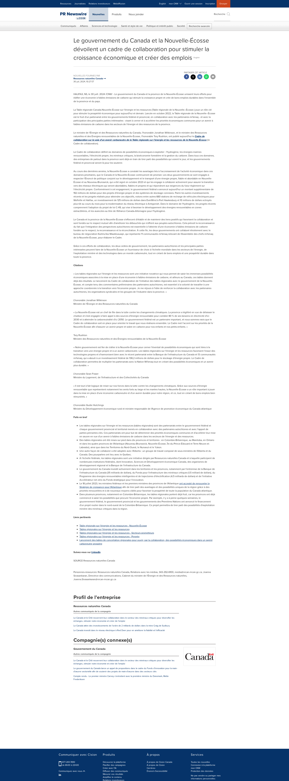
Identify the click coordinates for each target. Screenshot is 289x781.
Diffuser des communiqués (115, 771)
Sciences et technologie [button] (104, 26)
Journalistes (80, 3)
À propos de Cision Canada (159, 762)
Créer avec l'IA (109, 768)
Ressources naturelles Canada (92, 606)
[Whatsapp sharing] (206, 77)
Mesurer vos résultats (113, 774)
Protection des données (202, 771)
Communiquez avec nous (71, 771)
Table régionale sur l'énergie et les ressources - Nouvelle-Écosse (113, 525)
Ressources (65, 3)
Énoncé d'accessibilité (157, 771)
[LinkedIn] (60, 774)
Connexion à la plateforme (203, 765)
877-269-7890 (68, 762)
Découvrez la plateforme (114, 762)
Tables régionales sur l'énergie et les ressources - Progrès (109, 536)
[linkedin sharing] (199, 77)
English (162, 3)
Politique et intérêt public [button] (159, 26)
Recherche (219, 14)
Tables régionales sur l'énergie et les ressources (104, 529)
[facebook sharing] (186, 77)
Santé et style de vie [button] (132, 26)
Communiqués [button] (68, 26)
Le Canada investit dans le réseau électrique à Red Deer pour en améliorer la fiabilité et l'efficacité (119, 630)
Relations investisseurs (99, 3)
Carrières (151, 768)
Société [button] (181, 26)
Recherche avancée (199, 26)
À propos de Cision (156, 765)
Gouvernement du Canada (89, 649)
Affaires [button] (84, 26)
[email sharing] (213, 77)
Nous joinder (136, 14)
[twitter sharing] (193, 77)
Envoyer (223, 3)
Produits (116, 14)
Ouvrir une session (193, 3)
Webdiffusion (119, 3)
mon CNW (195, 768)
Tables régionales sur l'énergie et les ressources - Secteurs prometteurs (116, 533)
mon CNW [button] (174, 3)
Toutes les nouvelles (200, 762)
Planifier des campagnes (114, 765)
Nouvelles (98, 14)
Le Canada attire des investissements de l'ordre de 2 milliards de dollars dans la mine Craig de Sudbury (121, 625)
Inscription (210, 3)
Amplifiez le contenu (112, 777)
